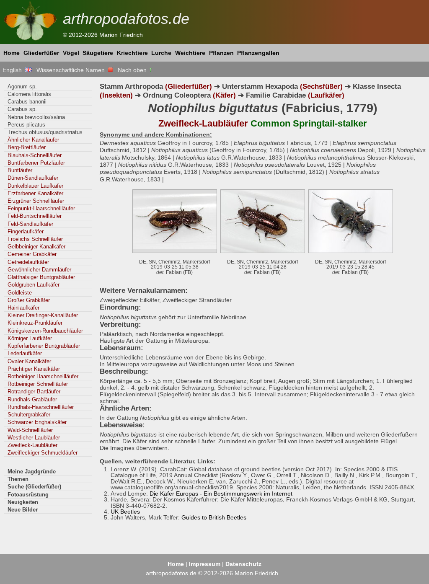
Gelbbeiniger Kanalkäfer (36, 246)
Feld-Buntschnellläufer (35, 216)
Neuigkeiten (23, 502)
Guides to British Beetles (213, 517)
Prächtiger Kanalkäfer (34, 369)
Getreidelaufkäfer (28, 262)
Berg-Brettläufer (27, 147)
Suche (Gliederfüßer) (34, 486)
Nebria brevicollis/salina (36, 117)
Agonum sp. (22, 86)
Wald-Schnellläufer (30, 430)
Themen (18, 479)
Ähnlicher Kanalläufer (33, 140)
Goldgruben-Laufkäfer (33, 285)
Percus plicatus (26, 124)
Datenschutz (243, 564)
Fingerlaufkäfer (26, 231)
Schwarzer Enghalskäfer (37, 422)
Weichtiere (190, 52)
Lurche (161, 52)
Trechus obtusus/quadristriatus (45, 132)
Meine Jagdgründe (32, 471)
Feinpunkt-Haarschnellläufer (41, 208)
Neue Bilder (23, 509)
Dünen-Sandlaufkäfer (33, 178)
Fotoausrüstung (28, 494)
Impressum (204, 564)
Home (11, 52)
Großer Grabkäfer (29, 300)
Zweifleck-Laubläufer (32, 445)
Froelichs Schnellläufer (35, 239)
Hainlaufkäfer (23, 308)
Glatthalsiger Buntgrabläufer (41, 277)
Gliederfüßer (41, 52)
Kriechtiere (132, 52)
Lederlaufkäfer (25, 353)
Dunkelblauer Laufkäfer (35, 186)
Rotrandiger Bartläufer (34, 391)
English (14, 70)
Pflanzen (221, 52)
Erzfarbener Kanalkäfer (35, 193)
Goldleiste (20, 292)
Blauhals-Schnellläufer (35, 155)
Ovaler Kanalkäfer (29, 361)
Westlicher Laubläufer (34, 437)
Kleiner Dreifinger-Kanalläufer (43, 315)
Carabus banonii (27, 101)
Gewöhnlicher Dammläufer (39, 269)
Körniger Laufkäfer (30, 338)
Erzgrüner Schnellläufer (36, 201)
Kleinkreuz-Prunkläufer (35, 323)
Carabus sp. (22, 109)
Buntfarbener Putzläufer (36, 163)
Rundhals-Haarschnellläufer (41, 407)
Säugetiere (98, 52)
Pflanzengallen (258, 52)
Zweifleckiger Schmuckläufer (43, 453)
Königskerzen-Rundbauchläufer (45, 331)
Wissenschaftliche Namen (72, 70)
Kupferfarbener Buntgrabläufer (44, 346)
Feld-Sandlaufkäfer (30, 224)
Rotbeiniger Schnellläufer (38, 384)
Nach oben (133, 70)
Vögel (71, 52)
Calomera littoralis (29, 94)
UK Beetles (125, 511)
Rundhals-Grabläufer (32, 399)
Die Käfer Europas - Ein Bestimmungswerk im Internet (221, 493)
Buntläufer (20, 170)
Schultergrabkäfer (29, 414)
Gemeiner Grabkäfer (32, 254)
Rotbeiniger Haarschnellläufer (43, 376)
